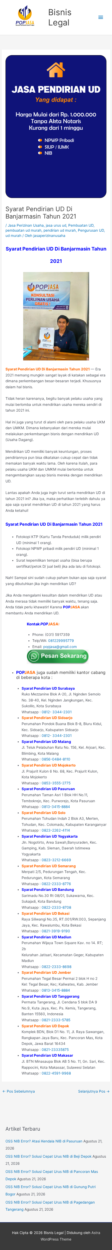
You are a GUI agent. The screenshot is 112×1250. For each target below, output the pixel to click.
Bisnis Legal (60, 17)
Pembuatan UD (81, 225)
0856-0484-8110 (56, 759)
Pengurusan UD (91, 230)
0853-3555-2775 (56, 783)
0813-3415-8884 (56, 807)
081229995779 (61, 641)
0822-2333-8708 (56, 907)
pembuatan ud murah (23, 230)
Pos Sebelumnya (18, 1091)
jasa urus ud (56, 225)
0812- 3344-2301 (57, 712)
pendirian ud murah (59, 230)
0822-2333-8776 (56, 884)
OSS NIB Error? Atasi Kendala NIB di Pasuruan (43, 1141)
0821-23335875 (55, 1049)
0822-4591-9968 (56, 1073)
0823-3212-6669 (56, 860)
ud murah (13, 235)
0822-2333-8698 (56, 967)
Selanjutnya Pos (94, 1091)
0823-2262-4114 (56, 830)
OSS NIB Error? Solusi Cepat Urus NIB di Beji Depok (48, 1156)
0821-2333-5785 (56, 1020)
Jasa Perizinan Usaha (26, 225)
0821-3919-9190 (56, 931)
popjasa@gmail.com (60, 647)
